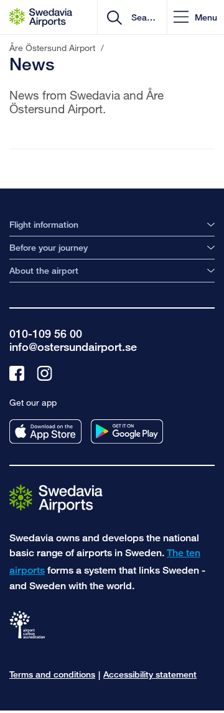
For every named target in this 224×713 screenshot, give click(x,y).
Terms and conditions (52, 674)
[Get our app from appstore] (45, 431)
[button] (195, 17)
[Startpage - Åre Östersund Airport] (40, 17)
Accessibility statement (150, 674)
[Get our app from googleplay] (127, 431)
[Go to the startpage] (56, 498)
